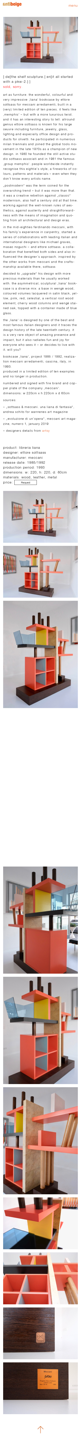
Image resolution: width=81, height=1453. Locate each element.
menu (73, 5)
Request (25, 482)
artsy (46, 430)
